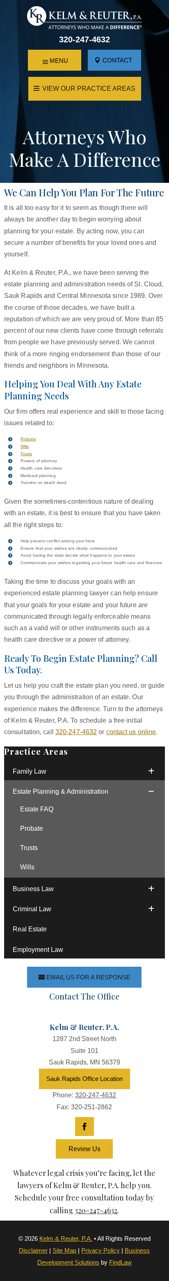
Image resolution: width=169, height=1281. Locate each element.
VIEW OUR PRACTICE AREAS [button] (88, 88)
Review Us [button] (84, 1148)
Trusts (26, 454)
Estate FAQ (36, 809)
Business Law (33, 888)
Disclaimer (33, 1250)
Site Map (64, 1250)
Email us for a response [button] (88, 977)
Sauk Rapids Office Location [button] (84, 1078)
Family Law (29, 771)
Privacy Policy (100, 1250)
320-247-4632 (84, 39)
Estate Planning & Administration (60, 791)
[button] (54, 60)
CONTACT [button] (117, 60)
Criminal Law (32, 908)
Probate (28, 439)
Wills (25, 446)
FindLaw (120, 1262)
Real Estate (30, 929)
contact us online (131, 731)
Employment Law (38, 949)
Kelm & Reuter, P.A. (65, 1238)
